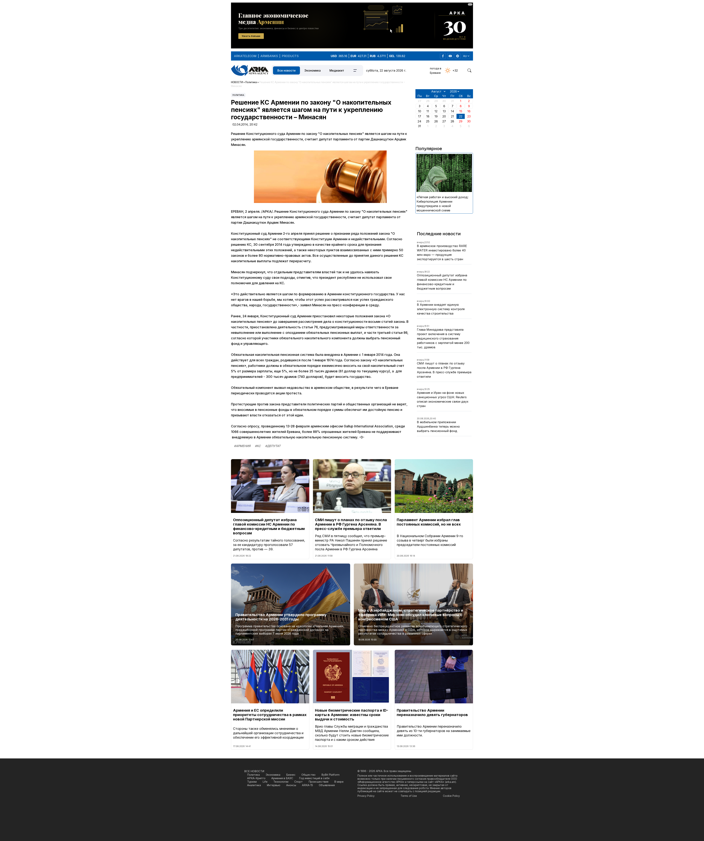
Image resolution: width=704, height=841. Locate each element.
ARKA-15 (307, 785)
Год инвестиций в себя (314, 778)
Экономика (312, 70)
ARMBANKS (269, 56)
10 (419, 111)
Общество (308, 774)
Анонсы (291, 785)
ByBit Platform (330, 774)
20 (444, 116)
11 (427, 111)
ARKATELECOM (245, 56)
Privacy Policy (366, 795)
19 (436, 116)
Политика (238, 95)
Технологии (280, 781)
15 (460, 111)
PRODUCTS (290, 56)
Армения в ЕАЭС (282, 778)
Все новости (286, 70)
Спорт (298, 781)
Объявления (327, 785)
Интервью (273, 785)
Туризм (252, 781)
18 (427, 116)
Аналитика (254, 785)
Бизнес (291, 774)
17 (419, 116)
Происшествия (318, 781)
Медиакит (336, 70)
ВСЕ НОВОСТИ (254, 771)
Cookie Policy (451, 795)
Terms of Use (409, 795)
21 (452, 116)
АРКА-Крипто (256, 778)
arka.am (450, 781)
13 (444, 111)
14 (452, 111)
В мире (339, 781)
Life (265, 781)
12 (435, 111)
